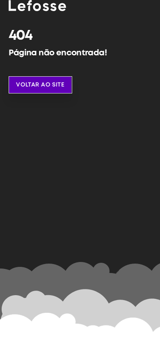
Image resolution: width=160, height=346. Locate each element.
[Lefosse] (37, 6)
